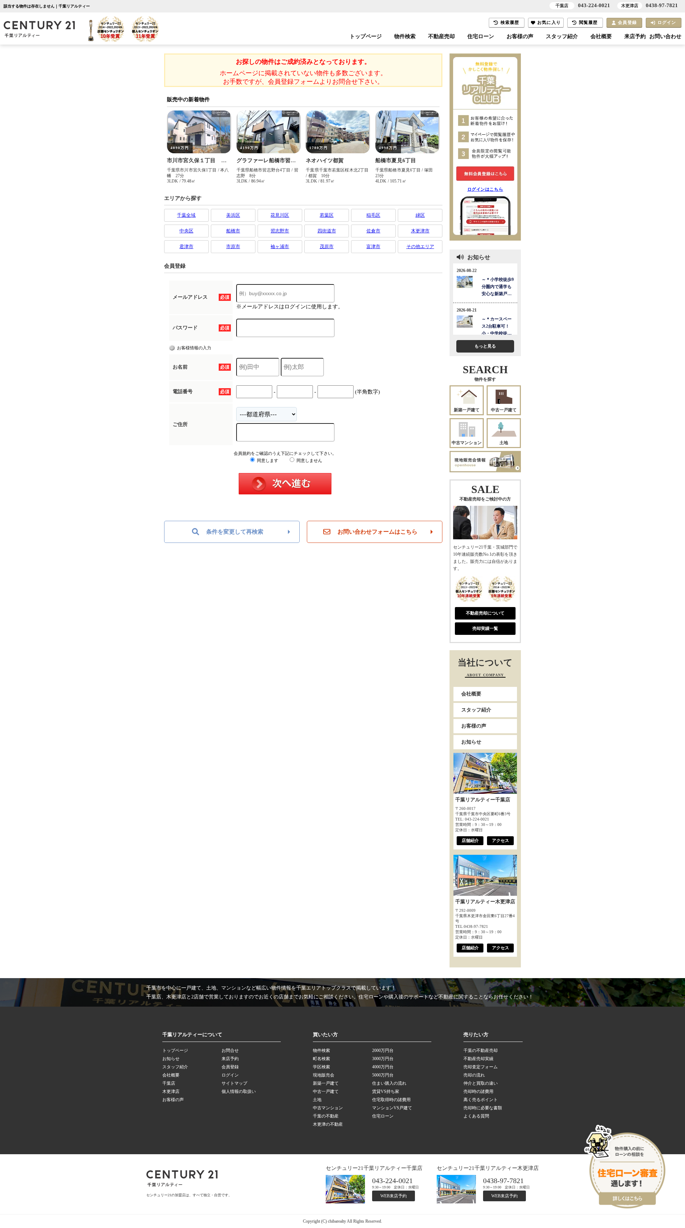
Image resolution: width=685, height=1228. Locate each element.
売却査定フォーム (480, 1066)
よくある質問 (476, 1116)
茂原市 (327, 246)
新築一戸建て (467, 409)
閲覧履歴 (588, 22)
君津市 (186, 246)
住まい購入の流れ (389, 1083)
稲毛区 (373, 215)
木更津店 (170, 1091)
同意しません (308, 460)
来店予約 (635, 36)
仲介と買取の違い (480, 1083)
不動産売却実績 (478, 1058)
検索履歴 (510, 22)
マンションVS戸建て (392, 1107)
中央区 (186, 230)
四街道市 (327, 230)
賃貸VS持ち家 (385, 1091)
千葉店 (168, 1083)
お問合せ (230, 1050)
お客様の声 (520, 36)
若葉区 (327, 215)
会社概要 (601, 36)
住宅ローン (480, 36)
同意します (267, 460)
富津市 (373, 246)
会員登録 (627, 22)
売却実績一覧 (485, 628)
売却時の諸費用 (478, 1091)
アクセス (500, 840)
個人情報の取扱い (239, 1091)
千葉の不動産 (326, 1116)
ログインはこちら (485, 189)
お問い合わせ (665, 36)
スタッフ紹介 (562, 36)
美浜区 (233, 215)
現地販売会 (323, 1075)
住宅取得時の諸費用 (391, 1099)
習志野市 (279, 230)
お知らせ (471, 742)
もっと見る (485, 346)
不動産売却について (485, 613)
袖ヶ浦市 (279, 246)
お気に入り (549, 22)
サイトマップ (234, 1083)
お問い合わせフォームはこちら (377, 532)
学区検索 (321, 1066)
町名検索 (321, 1058)
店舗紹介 (470, 840)
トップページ (366, 36)
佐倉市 (373, 230)
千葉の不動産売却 (480, 1050)
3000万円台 (383, 1058)
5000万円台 (383, 1075)
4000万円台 (383, 1066)
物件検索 (405, 36)
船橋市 (233, 230)
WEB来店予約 (393, 1195)
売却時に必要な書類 (482, 1107)
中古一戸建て (504, 409)
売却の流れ (474, 1075)
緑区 (420, 215)
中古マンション (467, 442)
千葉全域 (186, 215)
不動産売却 (441, 36)
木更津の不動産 (328, 1124)
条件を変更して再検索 (234, 532)
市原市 (233, 246)
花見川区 (279, 215)
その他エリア (420, 246)
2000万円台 (383, 1050)
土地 (503, 442)
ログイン (667, 22)
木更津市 (420, 230)
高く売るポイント (480, 1099)
